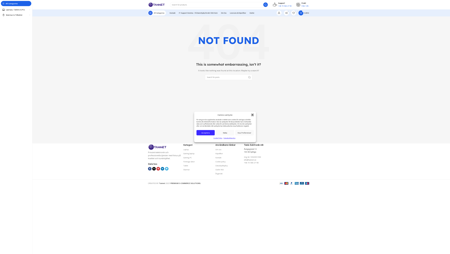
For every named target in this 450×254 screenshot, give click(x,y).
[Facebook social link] (150, 169)
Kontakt (218, 158)
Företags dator (189, 162)
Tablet (185, 166)
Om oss (218, 149)
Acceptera (205, 133)
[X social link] (154, 169)
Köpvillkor (219, 153)
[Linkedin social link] (162, 169)
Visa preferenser (244, 133)
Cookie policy (220, 162)
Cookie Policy (217, 138)
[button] (252, 115)
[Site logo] (156, 4)
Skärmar (186, 170)
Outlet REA (219, 170)
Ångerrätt (219, 174)
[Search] (265, 4)
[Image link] (157, 147)
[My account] (279, 13)
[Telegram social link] (166, 169)
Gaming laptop (188, 153)
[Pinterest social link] (158, 169)
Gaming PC (187, 158)
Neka (225, 133)
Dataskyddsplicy (221, 166)
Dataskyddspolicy (229, 138)
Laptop (186, 149)
